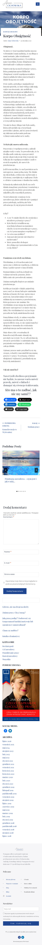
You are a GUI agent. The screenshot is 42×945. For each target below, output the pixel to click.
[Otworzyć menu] (38, 4)
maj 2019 (5, 810)
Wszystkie (6, 659)
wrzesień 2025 (8, 744)
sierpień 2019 (7, 800)
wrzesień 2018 (8, 829)
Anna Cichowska (13, 41)
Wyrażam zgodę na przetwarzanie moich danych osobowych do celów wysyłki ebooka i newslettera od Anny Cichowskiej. (21, 916)
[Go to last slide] (5, 470)
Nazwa (7, 551)
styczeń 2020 (7, 784)
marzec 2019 (7, 813)
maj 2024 (5, 748)
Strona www (9, 574)
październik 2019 (9, 793)
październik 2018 (9, 826)
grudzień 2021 (8, 764)
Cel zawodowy (8, 649)
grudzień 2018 (8, 823)
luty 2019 (6, 816)
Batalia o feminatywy (11, 636)
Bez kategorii (7, 646)
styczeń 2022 (7, 761)
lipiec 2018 (6, 836)
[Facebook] (5, 730)
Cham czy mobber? (10, 630)
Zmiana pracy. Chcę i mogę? (14, 612)
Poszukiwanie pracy (10, 653)
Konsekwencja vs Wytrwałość (9, 427)
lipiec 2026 (6, 741)
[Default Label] (10, 730)
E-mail (7, 563)
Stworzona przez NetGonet (21, 941)
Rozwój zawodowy (10, 32)
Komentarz (8, 517)
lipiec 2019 (6, 803)
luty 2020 (6, 780)
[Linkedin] (22, 937)
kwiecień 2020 (8, 774)
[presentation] (21, 463)
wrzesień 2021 (8, 767)
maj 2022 (5, 757)
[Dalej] (36, 470)
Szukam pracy (34, 425)
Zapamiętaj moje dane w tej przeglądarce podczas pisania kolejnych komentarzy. (21, 582)
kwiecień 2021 (8, 771)
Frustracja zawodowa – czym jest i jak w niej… (20, 480)
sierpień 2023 (7, 751)
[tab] (16, 491)
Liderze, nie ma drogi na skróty (15, 607)
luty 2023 (6, 754)
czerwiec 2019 (8, 806)
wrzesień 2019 (8, 797)
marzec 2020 (7, 777)
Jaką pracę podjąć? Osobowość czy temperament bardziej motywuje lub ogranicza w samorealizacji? (17, 621)
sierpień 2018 (7, 833)
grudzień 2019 (8, 787)
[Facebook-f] (19, 937)
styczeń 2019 (7, 819)
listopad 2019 (7, 790)
